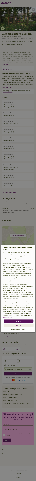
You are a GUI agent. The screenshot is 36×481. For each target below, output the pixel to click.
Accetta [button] (18, 321)
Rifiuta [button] (18, 325)
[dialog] (18, 288)
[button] (18, 329)
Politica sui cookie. (8, 317)
